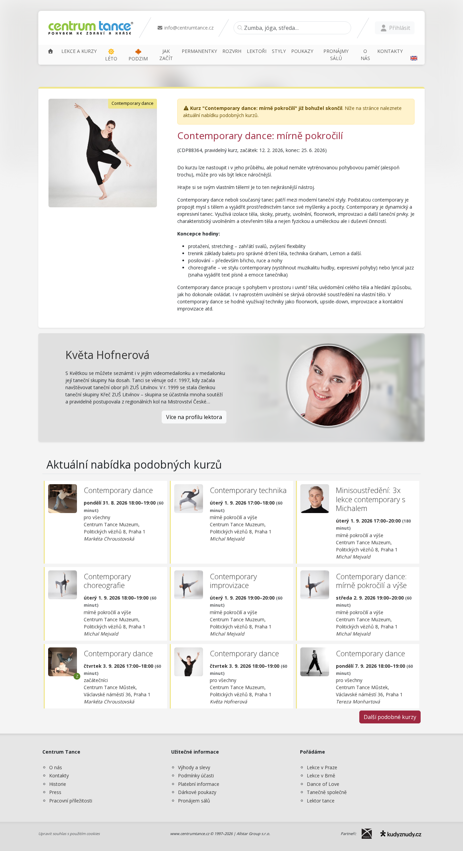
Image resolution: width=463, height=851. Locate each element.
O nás (55, 767)
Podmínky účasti (196, 775)
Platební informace (198, 784)
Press (55, 792)
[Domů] (50, 51)
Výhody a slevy (194, 767)
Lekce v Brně (321, 775)
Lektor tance (321, 800)
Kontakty (59, 775)
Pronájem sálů (194, 800)
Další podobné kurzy (390, 717)
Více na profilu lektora (194, 417)
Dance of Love (323, 784)
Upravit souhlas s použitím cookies (69, 833)
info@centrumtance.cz (188, 27)
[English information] (413, 54)
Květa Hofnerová (107, 354)
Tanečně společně (327, 792)
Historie (57, 784)
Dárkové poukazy (197, 792)
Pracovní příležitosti (70, 800)
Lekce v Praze (322, 767)
